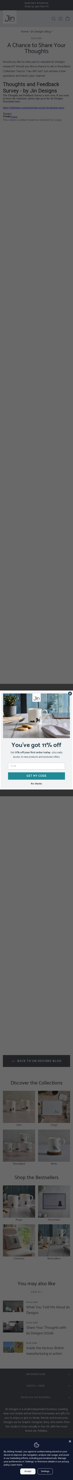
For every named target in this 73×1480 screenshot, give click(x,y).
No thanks (36, 783)
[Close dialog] (70, 693)
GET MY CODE (36, 776)
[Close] (70, 1441)
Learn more (16, 1464)
